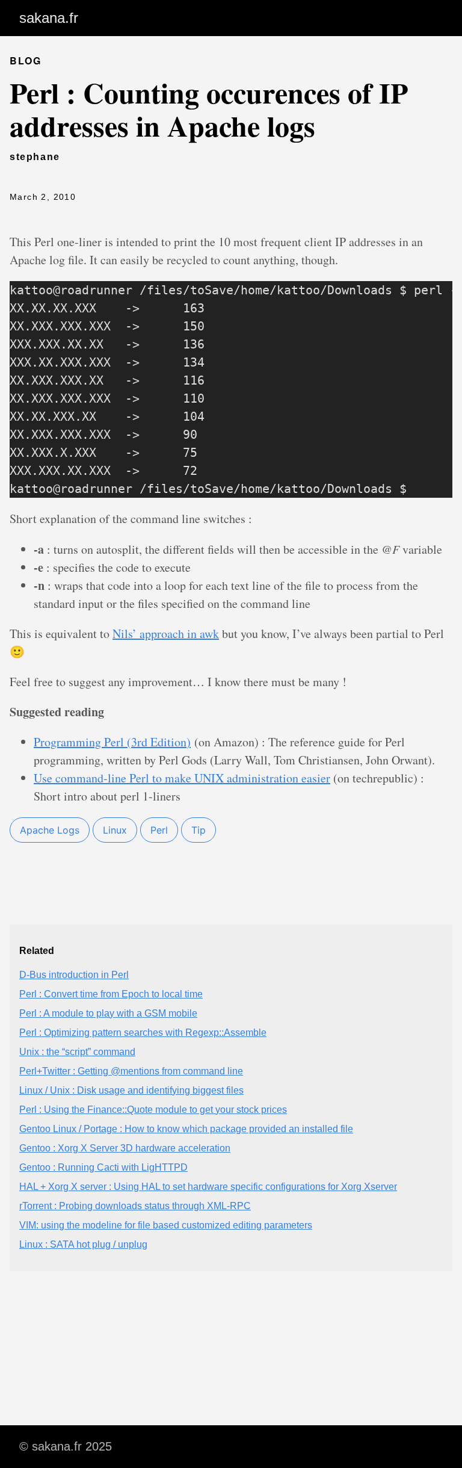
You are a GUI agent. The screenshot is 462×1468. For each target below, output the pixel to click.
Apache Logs (49, 830)
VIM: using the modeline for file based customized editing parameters (165, 1225)
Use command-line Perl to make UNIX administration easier (182, 778)
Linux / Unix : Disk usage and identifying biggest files (131, 1090)
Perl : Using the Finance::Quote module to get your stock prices (153, 1109)
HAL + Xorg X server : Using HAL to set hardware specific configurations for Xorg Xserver (208, 1187)
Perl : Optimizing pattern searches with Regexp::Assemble (142, 1032)
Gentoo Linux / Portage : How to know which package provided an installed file (186, 1129)
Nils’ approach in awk (165, 633)
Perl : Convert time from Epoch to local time (111, 994)
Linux (115, 830)
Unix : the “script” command (77, 1052)
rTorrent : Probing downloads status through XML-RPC (135, 1206)
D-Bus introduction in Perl (74, 975)
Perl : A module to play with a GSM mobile (108, 1013)
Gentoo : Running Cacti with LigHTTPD (103, 1167)
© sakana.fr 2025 (65, 1446)
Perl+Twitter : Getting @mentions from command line (131, 1071)
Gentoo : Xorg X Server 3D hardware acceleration (124, 1148)
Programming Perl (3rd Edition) (112, 742)
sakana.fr (48, 18)
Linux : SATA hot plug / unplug (83, 1244)
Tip (198, 830)
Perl (159, 830)
